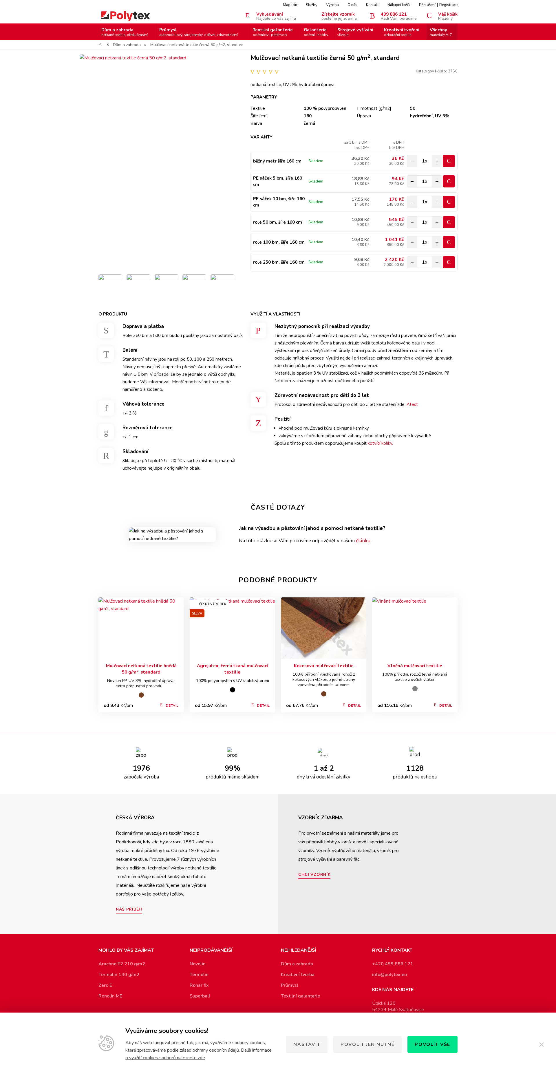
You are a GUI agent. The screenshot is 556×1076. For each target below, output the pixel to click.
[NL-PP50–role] (194, 286)
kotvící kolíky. (380, 443)
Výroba (332, 5)
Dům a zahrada (124, 32)
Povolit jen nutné (367, 1044)
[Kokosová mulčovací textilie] (323, 628)
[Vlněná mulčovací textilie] (415, 628)
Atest (412, 404)
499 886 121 (399, 16)
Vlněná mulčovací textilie (414, 666)
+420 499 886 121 (392, 964)
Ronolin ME (110, 996)
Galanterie (316, 32)
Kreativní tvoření (401, 32)
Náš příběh (129, 909)
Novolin (198, 964)
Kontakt (372, 5)
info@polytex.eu (389, 974)
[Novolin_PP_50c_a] (138, 286)
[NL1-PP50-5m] (222, 286)
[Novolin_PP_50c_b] (110, 286)
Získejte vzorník (339, 16)
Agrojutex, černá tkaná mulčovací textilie (232, 669)
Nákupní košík (398, 5)
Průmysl (198, 32)
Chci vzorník (314, 874)
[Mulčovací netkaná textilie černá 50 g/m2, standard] (166, 162)
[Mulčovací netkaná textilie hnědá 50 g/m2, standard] (141, 628)
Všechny (441, 32)
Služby (311, 5)
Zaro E (105, 985)
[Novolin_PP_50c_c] (166, 286)
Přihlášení (427, 5)
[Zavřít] (541, 1044)
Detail (172, 705)
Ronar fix (199, 985)
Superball (200, 996)
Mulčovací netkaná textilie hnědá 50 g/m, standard (141, 669)
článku (363, 540)
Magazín (290, 5)
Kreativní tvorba (297, 974)
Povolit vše (432, 1044)
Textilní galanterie (273, 32)
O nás (352, 5)
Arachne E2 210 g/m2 (121, 964)
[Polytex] (125, 16)
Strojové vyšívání (355, 32)
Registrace (448, 5)
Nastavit (306, 1044)
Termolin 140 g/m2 (118, 974)
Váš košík (448, 16)
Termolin (199, 974)
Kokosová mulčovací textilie (324, 666)
